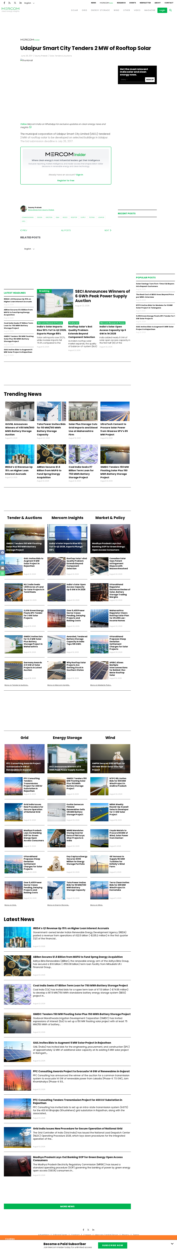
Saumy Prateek (41, 56)
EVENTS (132, 3)
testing (92, 217)
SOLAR (74, 10)
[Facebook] (4, 3)
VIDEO (137, 10)
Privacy (125, 1234)
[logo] (10, 10)
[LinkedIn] (20, 3)
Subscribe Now (112, 1245)
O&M (57, 217)
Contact (75, 1234)
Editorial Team (60, 1234)
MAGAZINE (149, 10)
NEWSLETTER (145, 3)
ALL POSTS (66, 230)
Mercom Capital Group (106, 1234)
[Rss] (9, 3)
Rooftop (74, 217)
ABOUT (158, 3)
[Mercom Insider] (106, 2)
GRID (84, 10)
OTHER (126, 10)
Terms (136, 1234)
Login (162, 10)
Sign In (79, 174)
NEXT (107, 230)
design (39, 217)
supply (83, 217)
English (27, 3)
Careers (87, 1234)
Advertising (43, 1234)
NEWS (93, 3)
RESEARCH (121, 3)
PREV (24, 230)
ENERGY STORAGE (100, 10)
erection (49, 217)
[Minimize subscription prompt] (172, 1243)
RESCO (65, 217)
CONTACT (169, 3)
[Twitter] (15, 3)
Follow (23, 124)
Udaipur (101, 217)
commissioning (28, 217)
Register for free (65, 180)
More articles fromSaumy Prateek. (41, 210)
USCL (23, 221)
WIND (116, 10)
